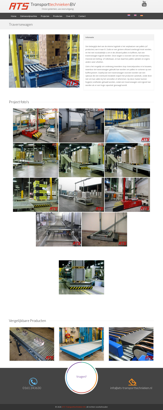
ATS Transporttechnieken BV (74, 407)
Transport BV (53, 4)
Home (13, 16)
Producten (57, 16)
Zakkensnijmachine (28, 16)
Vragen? (81, 376)
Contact (82, 16)
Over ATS (70, 16)
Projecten (45, 16)
